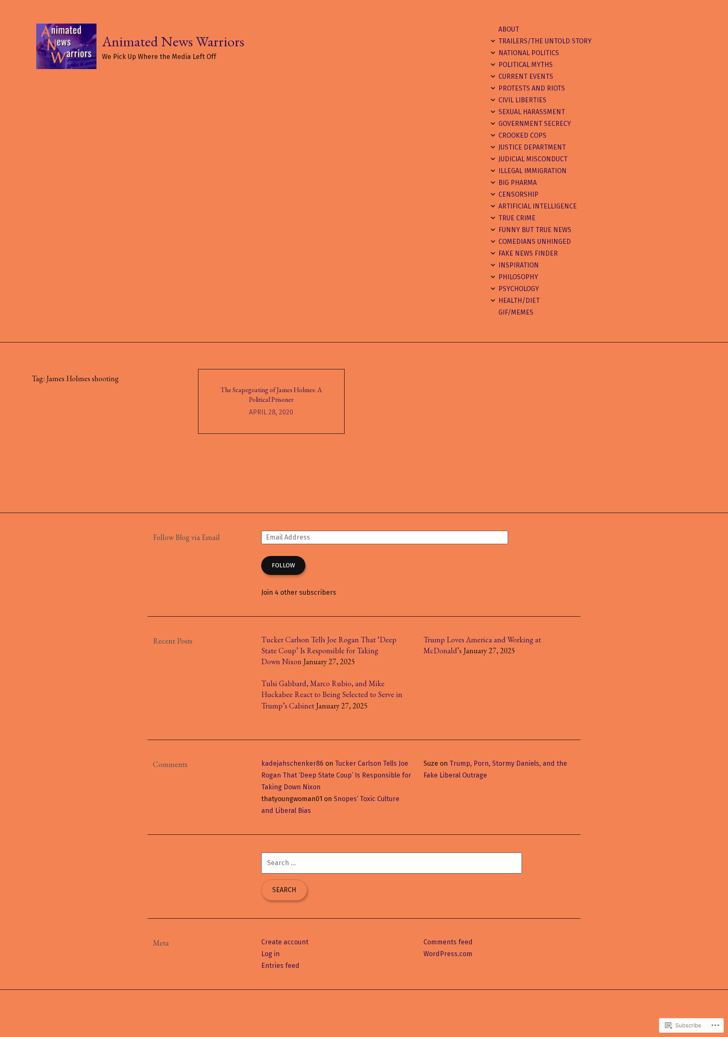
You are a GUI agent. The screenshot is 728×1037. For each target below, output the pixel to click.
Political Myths (525, 65)
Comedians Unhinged (534, 242)
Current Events (525, 76)
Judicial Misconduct (532, 159)
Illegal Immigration (532, 171)
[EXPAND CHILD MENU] (493, 41)
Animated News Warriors (173, 41)
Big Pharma (517, 183)
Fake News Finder (528, 253)
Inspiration (518, 265)
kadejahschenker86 (292, 763)
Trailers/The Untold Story (545, 41)
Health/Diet (519, 301)
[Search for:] (391, 863)
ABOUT (508, 29)
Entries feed (280, 966)
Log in (270, 954)
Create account (284, 942)
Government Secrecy (534, 124)
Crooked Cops (522, 135)
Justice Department (532, 147)
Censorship (518, 194)
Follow (283, 565)
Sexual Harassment (531, 112)
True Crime (516, 218)
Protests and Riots (531, 88)
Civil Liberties (522, 100)
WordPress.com (447, 954)
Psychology (518, 289)
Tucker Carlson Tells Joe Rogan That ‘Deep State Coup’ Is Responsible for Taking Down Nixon (328, 651)
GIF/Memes (515, 312)
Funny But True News (534, 230)
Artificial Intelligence (537, 206)
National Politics (528, 53)
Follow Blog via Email (186, 537)
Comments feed (448, 942)
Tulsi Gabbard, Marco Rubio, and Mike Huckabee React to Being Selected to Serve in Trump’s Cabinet (331, 695)
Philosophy (518, 277)
